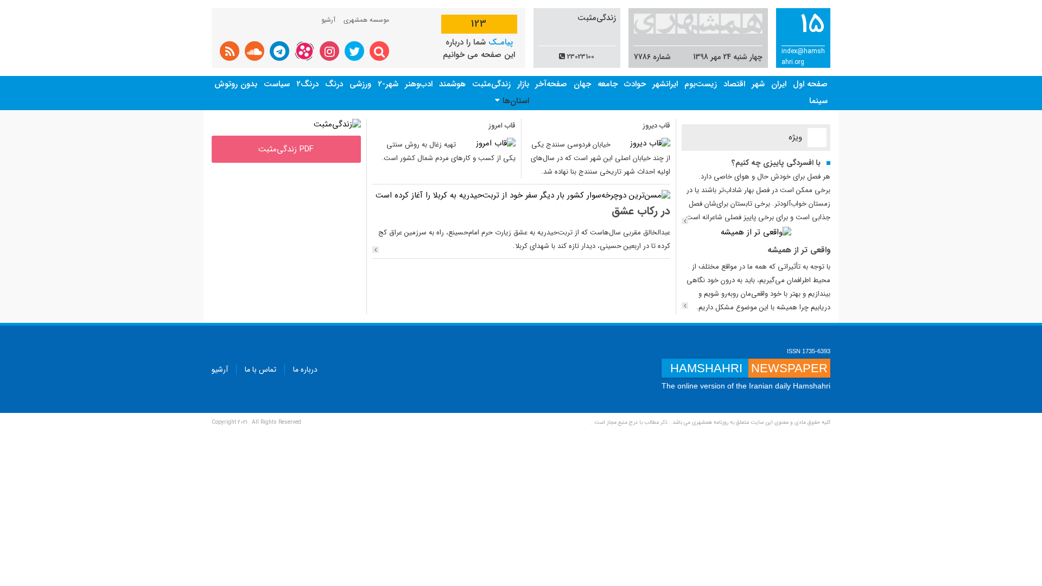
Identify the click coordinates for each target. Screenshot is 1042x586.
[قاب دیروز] (650, 143)
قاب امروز (502, 125)
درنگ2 (307, 84)
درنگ (334, 84)
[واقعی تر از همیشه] (756, 232)
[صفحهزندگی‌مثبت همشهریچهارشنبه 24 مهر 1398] (337, 124)
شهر (758, 84)
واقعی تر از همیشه (798, 250)
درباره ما (305, 369)
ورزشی (360, 84)
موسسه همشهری (366, 20)
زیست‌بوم (700, 84)
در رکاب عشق (641, 210)
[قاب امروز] (496, 143)
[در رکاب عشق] (375, 249)
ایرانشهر (665, 84)
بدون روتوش (235, 84)
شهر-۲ (388, 84)
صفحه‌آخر (551, 84)
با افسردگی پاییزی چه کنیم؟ (776, 163)
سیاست (277, 84)
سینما (818, 100)
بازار (523, 84)
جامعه (608, 84)
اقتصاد (734, 84)
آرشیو (328, 20)
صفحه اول (810, 84)
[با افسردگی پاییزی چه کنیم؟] (685, 221)
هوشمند (452, 84)
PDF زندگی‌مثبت (286, 149)
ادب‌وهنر (419, 84)
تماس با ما (260, 369)
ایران (778, 84)
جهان (582, 84)
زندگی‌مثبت (491, 84)
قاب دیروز (656, 125)
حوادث (635, 84)
